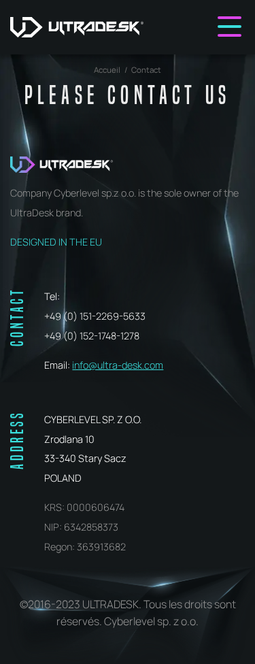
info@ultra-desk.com (117, 365)
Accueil (107, 70)
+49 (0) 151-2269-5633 (95, 316)
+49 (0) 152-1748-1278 (91, 335)
